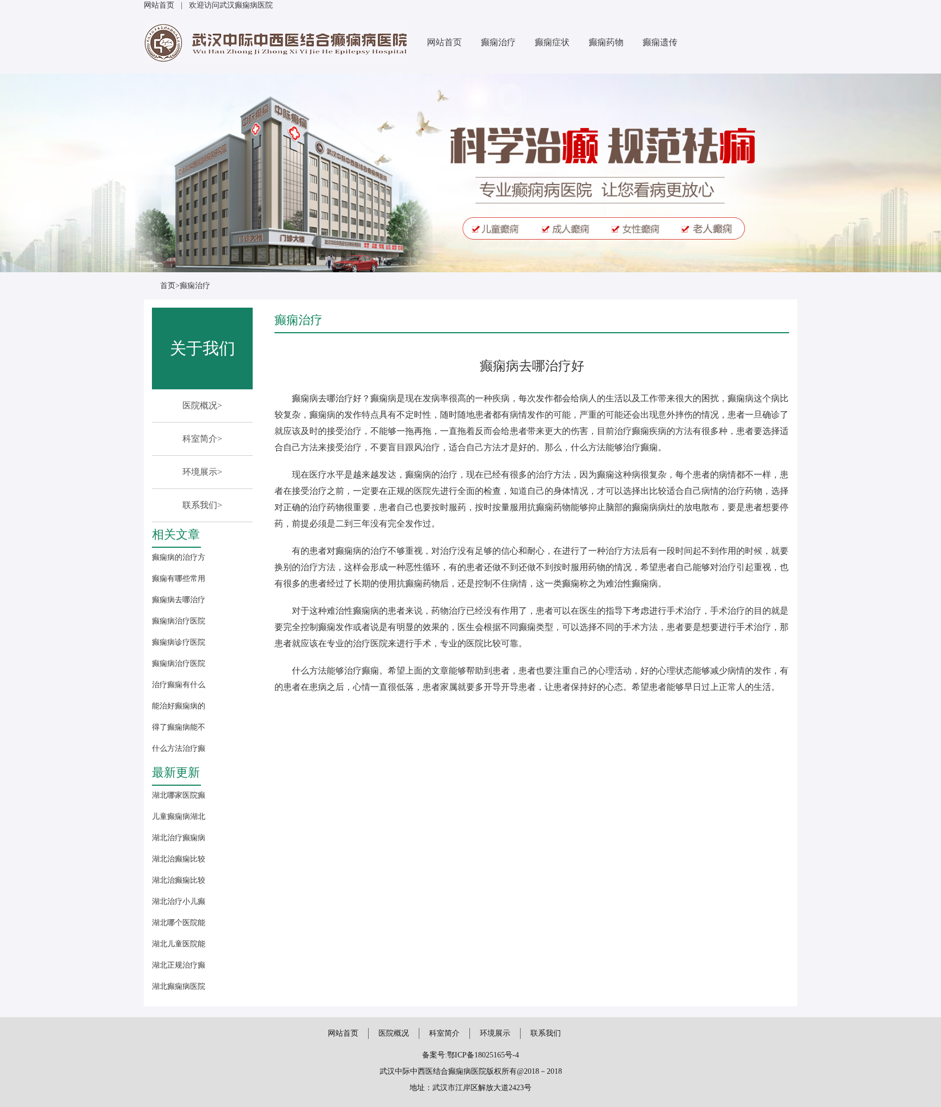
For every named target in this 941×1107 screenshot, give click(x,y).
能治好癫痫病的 (178, 706)
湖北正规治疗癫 (178, 965)
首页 (167, 286)
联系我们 (545, 1033)
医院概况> (202, 405)
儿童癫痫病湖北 (178, 816)
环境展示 (495, 1033)
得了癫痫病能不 (178, 727)
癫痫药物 (606, 42)
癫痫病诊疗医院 (178, 642)
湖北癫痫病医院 (178, 986)
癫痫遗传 (660, 42)
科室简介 (444, 1033)
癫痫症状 (552, 42)
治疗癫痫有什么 (178, 685)
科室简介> (202, 438)
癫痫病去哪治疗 (178, 600)
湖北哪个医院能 (178, 923)
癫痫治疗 (498, 42)
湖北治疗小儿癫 (178, 901)
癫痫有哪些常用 (178, 578)
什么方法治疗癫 (178, 748)
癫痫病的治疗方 (178, 557)
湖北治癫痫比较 (178, 859)
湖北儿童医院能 (178, 944)
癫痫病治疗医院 (178, 621)
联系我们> (202, 505)
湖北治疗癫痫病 (178, 838)
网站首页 (159, 5)
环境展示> (202, 471)
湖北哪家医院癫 (178, 795)
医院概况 (393, 1033)
